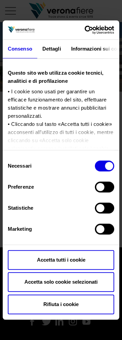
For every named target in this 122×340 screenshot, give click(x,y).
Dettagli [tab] (51, 49)
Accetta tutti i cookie (61, 260)
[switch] (104, 187)
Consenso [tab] (20, 49)
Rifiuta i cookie (61, 304)
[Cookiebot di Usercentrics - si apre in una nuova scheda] (86, 29)
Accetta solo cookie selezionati (61, 282)
